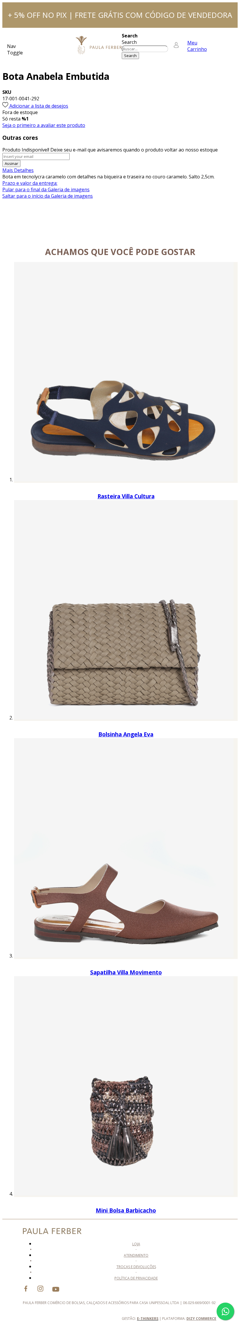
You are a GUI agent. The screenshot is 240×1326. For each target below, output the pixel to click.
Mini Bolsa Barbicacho (126, 1210)
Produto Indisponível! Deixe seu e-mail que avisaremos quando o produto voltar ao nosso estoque (110, 150)
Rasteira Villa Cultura (126, 496)
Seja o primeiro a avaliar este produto (43, 125)
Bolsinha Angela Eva (125, 734)
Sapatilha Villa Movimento (126, 972)
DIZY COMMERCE (201, 1318)
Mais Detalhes (18, 170)
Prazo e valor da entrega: (29, 183)
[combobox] (145, 49)
